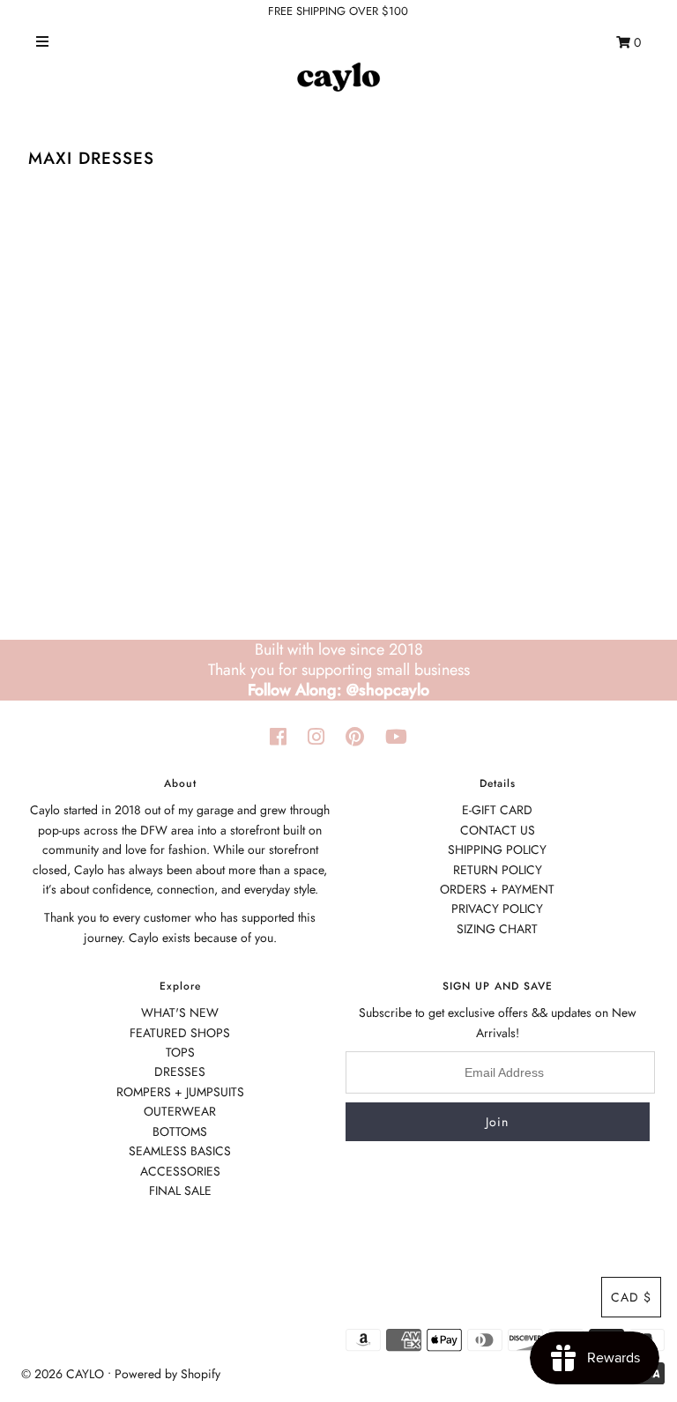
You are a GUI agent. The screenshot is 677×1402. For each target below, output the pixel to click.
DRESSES (179, 1071)
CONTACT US (497, 830)
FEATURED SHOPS (180, 1033)
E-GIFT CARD (497, 810)
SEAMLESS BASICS (180, 1151)
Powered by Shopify (167, 1374)
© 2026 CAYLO (62, 1374)
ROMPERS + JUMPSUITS (180, 1092)
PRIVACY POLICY (497, 908)
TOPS (180, 1052)
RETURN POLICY (497, 870)
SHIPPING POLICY (497, 849)
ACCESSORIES (180, 1171)
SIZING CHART (497, 929)
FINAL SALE (180, 1190)
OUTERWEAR (180, 1111)
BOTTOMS (180, 1131)
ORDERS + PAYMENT (497, 889)
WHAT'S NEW (180, 1012)
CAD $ (631, 1297)
